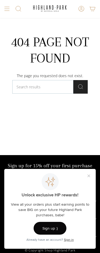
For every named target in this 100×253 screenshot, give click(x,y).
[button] (18, 9)
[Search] (80, 87)
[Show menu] (7, 9)
